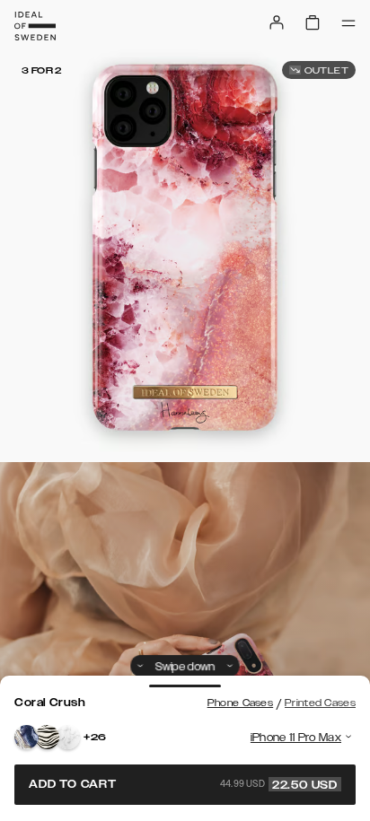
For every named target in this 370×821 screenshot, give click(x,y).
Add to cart (183, 784)
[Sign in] (277, 22)
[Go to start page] (35, 26)
